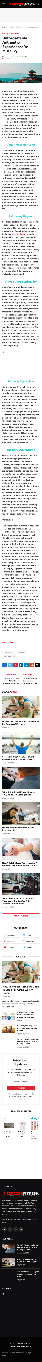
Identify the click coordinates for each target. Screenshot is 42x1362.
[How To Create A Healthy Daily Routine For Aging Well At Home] (21, 707)
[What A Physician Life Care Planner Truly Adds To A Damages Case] (21, 778)
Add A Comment (21, 916)
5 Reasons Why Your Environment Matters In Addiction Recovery (18, 758)
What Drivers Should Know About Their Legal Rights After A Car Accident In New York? (18, 901)
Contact (12, 1343)
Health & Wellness (10, 33)
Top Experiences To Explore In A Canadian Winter (31, 681)
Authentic (8, 652)
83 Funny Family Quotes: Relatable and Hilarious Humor (27, 1028)
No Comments (23, 56)
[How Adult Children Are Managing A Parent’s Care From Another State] (21, 849)
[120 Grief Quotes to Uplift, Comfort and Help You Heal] (8, 1274)
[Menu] (3, 4)
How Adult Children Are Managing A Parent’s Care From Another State (19, 864)
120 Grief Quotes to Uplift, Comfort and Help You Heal (28, 1274)
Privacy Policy (28, 1096)
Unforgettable (9, 656)
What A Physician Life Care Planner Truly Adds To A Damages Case (19, 793)
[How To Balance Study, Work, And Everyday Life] (21, 813)
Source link (7, 642)
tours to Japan (18, 234)
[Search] (38, 4)
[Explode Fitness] (22, 4)
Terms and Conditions (21, 1347)
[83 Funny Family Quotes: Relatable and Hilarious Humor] (8, 1028)
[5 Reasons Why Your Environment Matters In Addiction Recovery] (21, 743)
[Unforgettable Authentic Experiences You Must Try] (21, 73)
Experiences (20, 652)
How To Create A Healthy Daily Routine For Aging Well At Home (21, 722)
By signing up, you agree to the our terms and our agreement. (21, 1096)
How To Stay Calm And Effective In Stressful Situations (11, 681)
